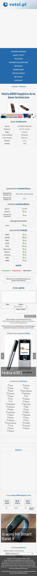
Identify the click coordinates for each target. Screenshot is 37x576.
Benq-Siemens (27, 391)
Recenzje (18, 66)
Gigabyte (27, 393)
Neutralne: (27, 270)
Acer (11, 385)
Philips (27, 412)
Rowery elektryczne (18, 62)
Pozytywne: (6, 270)
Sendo (11, 417)
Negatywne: (16, 270)
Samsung (27, 415)
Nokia (11, 409)
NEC (27, 407)
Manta (27, 401)
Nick (7, 304)
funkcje (17, 503)
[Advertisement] (18, 28)
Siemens (11, 420)
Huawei (27, 399)
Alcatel (27, 385)
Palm (27, 409)
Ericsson (11, 393)
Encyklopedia (18, 73)
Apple (11, 388)
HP (27, 396)
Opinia (21, 304)
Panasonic (11, 412)
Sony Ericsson (11, 423)
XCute (27, 428)
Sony (27, 420)
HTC (11, 399)
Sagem (11, 415)
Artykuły (18, 77)
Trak (11, 425)
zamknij (12, 573)
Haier (11, 396)
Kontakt (18, 80)
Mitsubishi (11, 404)
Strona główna (18, 51)
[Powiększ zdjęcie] (12, 113)
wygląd (7, 503)
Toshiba (27, 423)
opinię (18, 287)
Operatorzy (18, 69)
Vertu (11, 428)
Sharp (27, 417)
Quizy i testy (18, 55)
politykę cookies (17, 571)
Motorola (27, 404)
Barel (11, 391)
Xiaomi (11, 431)
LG (11, 401)
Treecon (27, 425)
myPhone (11, 407)
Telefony (18, 59)
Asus (27, 388)
